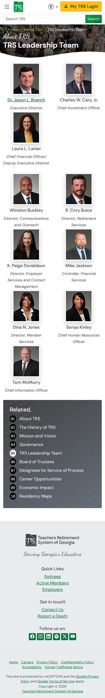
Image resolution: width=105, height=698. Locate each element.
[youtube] (72, 636)
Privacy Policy (47, 662)
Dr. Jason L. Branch (26, 100)
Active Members (52, 583)
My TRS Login (84, 6)
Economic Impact (32, 487)
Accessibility (32, 667)
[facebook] (32, 636)
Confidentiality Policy (77, 662)
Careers (27, 662)
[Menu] (6, 6)
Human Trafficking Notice (64, 667)
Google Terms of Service (56, 681)
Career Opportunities (36, 479)
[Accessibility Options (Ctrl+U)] (53, 6)
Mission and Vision (33, 436)
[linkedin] (48, 636)
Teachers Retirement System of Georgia (52, 691)
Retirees (52, 576)
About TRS (33, 29)
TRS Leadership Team (36, 453)
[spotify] (56, 636)
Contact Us (52, 609)
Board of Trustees (32, 462)
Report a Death (53, 616)
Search (94, 18)
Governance (27, 444)
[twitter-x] (64, 636)
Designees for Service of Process (47, 470)
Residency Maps (31, 496)
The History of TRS (33, 427)
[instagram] (40, 636)
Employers (52, 589)
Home (12, 29)
